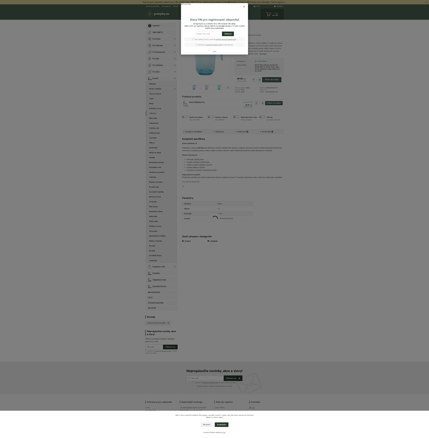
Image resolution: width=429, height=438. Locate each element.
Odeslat (228, 34)
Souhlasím (221, 424)
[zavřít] (244, 6)
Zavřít (214, 51)
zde (224, 432)
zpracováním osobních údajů (214, 45)
